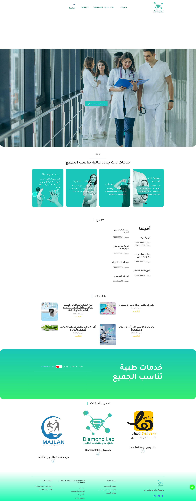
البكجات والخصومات (78, 491)
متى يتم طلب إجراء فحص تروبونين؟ (136, 305)
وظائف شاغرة (80, 498)
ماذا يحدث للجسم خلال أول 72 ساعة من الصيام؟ (136, 328)
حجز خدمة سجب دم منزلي (107, 489)
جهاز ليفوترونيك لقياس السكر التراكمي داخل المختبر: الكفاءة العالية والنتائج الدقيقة (78, 307)
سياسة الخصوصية (110, 486)
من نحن (82, 488)
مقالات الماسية (111, 493)
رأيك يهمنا (81, 494)
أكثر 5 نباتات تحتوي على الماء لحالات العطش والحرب (78, 328)
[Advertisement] (98, 32)
